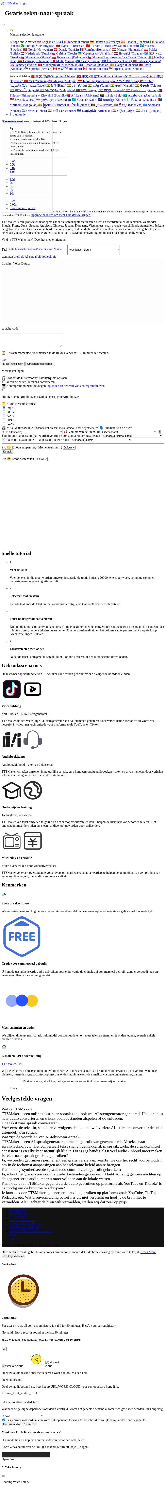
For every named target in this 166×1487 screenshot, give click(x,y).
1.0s (12, 171)
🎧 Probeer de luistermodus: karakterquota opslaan (34, 378)
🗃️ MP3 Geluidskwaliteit (18, 428)
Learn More (148, 1252)
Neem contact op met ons (26, 1224)
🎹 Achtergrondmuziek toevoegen (53, 386)
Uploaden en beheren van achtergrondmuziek (76, 386)
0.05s (13, 204)
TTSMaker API (12, 1064)
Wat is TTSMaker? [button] (17, 1109)
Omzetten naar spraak (40, 363)
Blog (13, 1234)
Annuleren (29, 1424)
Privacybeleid (18, 1216)
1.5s (12, 179)
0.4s (12, 161)
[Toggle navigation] (3, 24)
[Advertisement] (83, 489)
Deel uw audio (11, 1424)
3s (11, 186)
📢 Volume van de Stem (80, 432)
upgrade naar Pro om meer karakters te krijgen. (61, 215)
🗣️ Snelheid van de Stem (116, 428)
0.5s (12, 164)
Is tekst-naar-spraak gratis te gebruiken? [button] (35, 1155)
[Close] (3, 1476)
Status (13, 1238)
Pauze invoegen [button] (13, 121)
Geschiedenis (18, 1213)
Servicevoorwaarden (23, 1220)
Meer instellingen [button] (13, 363)
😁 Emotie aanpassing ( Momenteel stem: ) (32, 447)
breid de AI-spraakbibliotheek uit (35, 256)
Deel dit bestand (12, 1379)
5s (11, 190)
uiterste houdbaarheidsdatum (20, 1402)
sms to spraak (18, 1209)
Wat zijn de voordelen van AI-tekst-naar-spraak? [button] (41, 1137)
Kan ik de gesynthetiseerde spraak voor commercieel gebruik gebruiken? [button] (61, 1169)
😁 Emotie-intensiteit (18, 459)
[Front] (14, 3)
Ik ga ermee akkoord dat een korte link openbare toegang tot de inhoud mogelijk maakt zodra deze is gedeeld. (76, 1420)
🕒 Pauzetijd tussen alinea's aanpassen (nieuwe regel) (36, 439)
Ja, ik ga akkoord (13, 1256)
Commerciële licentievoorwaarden (31, 1231)
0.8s (12, 168)
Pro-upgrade (18, 114)
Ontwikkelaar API (24, 1227)
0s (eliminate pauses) (23, 208)
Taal (34, 249)
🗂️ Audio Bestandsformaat (19, 403)
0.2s (12, 201)
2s (11, 182)
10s (12, 193)
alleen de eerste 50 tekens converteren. (30, 382)
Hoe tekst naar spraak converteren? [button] (30, 1123)
